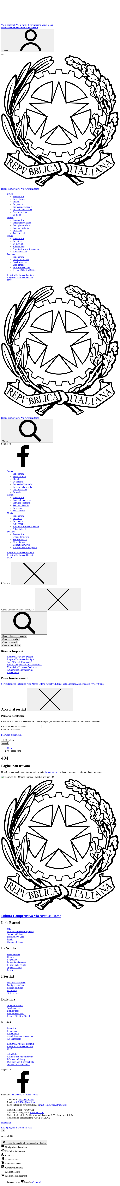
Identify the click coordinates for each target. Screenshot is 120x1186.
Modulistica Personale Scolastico (22, 667)
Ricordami (9, 740)
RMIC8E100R (37, 1112)
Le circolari (18, 243)
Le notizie (17, 241)
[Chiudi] (34, 573)
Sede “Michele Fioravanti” (19, 662)
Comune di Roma (15, 942)
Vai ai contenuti (8, 25)
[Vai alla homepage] (60, 186)
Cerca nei (9, 642)
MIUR (10, 929)
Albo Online (18, 246)
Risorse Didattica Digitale (25, 270)
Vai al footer (47, 25)
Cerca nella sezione (14, 636)
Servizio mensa (20, 262)
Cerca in (11, 645)
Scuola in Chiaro (15, 934)
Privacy (94, 684)
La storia (17, 215)
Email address (7, 726)
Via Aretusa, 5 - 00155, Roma (24, 1094)
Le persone (18, 204)
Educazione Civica (21, 267)
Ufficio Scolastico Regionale (20, 931)
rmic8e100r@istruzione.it (25, 1102)
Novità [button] (10, 236)
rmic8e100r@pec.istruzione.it (52, 1105)
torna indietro (51, 772)
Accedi (5, 743)
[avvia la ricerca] (24, 623)
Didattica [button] (11, 254)
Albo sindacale (20, 251)
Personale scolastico (22, 222)
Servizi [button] (10, 217)
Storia (101, 684)
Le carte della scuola (22, 209)
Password (5, 729)
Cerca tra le (10, 639)
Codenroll (37, 1182)
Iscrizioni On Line (15, 936)
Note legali (6, 1122)
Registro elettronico (17, 684)
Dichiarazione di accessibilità (20, 1062)
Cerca (4, 609)
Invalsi (10, 939)
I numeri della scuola (22, 207)
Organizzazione (20, 212)
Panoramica (18, 196)
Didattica (71, 684)
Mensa (35, 684)
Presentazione (19, 199)
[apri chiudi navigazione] (2, 54)
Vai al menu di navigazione (28, 25)
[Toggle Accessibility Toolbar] (3, 1130)
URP (9, 280)
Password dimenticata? (11, 735)
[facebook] (23, 466)
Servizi (4, 684)
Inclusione (17, 230)
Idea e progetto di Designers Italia (16, 1127)
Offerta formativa (21, 259)
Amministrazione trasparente (26, 249)
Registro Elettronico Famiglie (20, 275)
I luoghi (16, 201)
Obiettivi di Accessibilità (18, 1064)
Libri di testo (19, 265)
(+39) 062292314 (26, 1099)
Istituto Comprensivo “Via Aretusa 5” (24, 664)
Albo (29, 684)
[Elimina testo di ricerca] (58, 599)
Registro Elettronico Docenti (20, 277)
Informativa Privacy (16, 1059)
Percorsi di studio (21, 228)
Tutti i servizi (19, 233)
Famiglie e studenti (21, 225)
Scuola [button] (10, 194)
